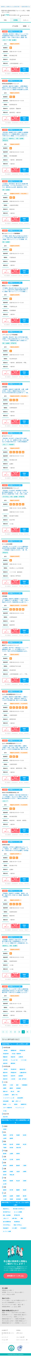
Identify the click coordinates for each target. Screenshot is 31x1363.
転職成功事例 (6, 1306)
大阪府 (18, 1171)
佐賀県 (11, 1196)
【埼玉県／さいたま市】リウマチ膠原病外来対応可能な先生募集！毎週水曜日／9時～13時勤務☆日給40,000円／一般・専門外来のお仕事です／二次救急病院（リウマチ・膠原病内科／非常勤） (15, 548)
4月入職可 (14, 1228)
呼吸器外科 (13, 1072)
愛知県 (18, 1165)
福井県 (18, 1159)
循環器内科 (13, 1050)
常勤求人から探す (7, 1290)
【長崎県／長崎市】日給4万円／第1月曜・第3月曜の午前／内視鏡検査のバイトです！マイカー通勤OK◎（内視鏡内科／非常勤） (15, 941)
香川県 (11, 1190)
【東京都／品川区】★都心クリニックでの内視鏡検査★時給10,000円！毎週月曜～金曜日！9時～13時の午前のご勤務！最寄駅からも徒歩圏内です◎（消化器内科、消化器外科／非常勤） (15, 35)
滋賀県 (4, 1171)
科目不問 (5, 1116)
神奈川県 (18, 1147)
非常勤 (15, 20)
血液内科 (5, 1063)
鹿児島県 (18, 1199)
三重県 (24, 1165)
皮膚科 (4, 1088)
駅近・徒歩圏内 (7, 1215)
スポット (26, 20)
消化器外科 (13, 1069)
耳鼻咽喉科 (24, 1085)
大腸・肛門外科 (22, 1079)
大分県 (4, 1199)
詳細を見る (24, 69)
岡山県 (18, 1180)
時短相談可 (6, 1228)
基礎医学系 (23, 1104)
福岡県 (4, 1196)
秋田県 (24, 1135)
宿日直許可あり (7, 1212)
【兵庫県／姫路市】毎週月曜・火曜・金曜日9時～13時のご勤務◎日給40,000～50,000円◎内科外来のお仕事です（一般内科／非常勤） (15, 391)
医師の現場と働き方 (20, 1314)
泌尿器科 (21, 1075)
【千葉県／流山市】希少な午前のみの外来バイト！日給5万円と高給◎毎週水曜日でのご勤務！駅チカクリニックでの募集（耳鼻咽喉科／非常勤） (15, 289)
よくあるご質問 (16, 1306)
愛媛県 (18, 1190)
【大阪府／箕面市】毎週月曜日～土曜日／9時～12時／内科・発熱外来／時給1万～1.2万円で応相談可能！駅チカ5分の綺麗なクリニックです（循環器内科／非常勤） (15, 698)
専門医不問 (17, 1215)
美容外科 (5, 1079)
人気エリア (6, 1218)
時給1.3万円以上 (18, 1225)
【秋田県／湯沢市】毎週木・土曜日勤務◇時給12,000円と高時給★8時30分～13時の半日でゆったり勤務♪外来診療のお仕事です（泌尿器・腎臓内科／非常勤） (15, 87)
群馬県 (18, 1144)
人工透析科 (6, 1094)
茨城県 (4, 1144)
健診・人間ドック (16, 1101)
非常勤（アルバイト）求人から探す (12, 1292)
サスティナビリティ (21, 1339)
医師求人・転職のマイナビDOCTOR (10, 6)
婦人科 (12, 1091)
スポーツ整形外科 (7, 1107)
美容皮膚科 (6, 1101)
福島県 (11, 1138)
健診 (22, 1218)
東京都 (11, 1147)
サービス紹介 (6, 1300)
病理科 (15, 1104)
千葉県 (4, 1147)
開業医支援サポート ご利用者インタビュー (14, 1323)
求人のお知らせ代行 (8, 1320)
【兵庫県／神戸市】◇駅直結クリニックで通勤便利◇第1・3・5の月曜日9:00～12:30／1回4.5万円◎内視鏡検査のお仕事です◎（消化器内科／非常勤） (15, 649)
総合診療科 (20, 1098)
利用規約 (18, 1330)
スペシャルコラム (7, 1316)
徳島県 (4, 1190)
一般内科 (5, 1050)
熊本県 (24, 1196)
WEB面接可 (23, 1228)
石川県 (11, 1159)
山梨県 (11, 1153)
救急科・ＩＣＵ (7, 1104)
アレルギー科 (14, 1060)
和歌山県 (12, 1174)
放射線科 (18, 1088)
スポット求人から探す (8, 1294)
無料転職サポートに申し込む (15, 1276)
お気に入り (6, 70)
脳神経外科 (22, 1069)
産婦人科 (5, 1091)
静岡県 (11, 1165)
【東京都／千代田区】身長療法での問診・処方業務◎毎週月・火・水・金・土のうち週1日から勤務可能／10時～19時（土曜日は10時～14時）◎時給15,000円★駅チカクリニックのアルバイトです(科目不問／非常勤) (15, 492)
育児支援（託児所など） (19, 1208)
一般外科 (5, 1069)
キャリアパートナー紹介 (9, 1304)
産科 (18, 1091)
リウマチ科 (23, 1060)
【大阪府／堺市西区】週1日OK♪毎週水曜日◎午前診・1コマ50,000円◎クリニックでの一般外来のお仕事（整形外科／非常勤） (15, 185)
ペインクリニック (19, 1107)
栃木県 (11, 1144)
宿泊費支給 (17, 1221)
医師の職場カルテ (21, 1320)
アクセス (4, 1339)
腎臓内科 (5, 1057)
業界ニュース (18, 1316)
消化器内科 (6, 1053)
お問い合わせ (19, 1333)
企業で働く (14, 1218)
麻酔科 (11, 1088)
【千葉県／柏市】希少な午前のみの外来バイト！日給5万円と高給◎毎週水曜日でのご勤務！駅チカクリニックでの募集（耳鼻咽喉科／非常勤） (15, 237)
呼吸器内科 (22, 1050)
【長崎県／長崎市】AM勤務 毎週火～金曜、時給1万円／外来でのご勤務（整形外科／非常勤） (15, 895)
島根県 (11, 1180)
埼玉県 (24, 1144)
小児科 (11, 1085)
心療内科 (21, 1057)
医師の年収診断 (20, 1318)
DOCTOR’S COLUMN (18, 1312)
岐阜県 (4, 1165)
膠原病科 (13, 1063)
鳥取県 (4, 1180)
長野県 (18, 1153)
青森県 (4, 1135)
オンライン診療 (7, 1231)
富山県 (4, 1159)
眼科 (17, 1085)
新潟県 (4, 1153)
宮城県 (18, 1135)
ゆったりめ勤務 (18, 1212)
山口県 (4, 1184)
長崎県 (18, 1196)
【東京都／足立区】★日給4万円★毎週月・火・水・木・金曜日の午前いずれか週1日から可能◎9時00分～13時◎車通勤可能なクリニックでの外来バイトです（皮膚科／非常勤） (15, 440)
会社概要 (4, 1330)
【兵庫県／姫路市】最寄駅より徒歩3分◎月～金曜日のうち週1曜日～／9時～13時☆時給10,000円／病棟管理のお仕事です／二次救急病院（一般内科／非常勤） (15, 600)
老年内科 (5, 1060)
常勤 (5, 20)
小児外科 (13, 1079)
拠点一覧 (20, 1304)
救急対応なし (6, 1208)
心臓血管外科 (23, 1072)
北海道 (4, 1129)
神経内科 (13, 1057)
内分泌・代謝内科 (16, 1053)
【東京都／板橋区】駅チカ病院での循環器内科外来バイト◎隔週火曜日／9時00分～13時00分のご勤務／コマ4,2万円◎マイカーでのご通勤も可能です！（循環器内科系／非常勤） (15, 134)
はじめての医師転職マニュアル (11, 1302)
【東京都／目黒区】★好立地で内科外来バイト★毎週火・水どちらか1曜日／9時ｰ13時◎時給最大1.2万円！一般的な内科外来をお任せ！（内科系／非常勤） (15, 796)
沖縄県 (25, 1199)
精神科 (4, 1085)
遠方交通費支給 (7, 1221)
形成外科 (13, 1075)
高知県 (24, 1190)
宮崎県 (11, 1199)
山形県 (4, 1138)
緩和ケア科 (14, 1094)
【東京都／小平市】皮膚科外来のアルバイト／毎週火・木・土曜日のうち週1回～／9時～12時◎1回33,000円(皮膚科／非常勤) (15, 848)
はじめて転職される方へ (19, 1300)
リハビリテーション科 (8, 1098)
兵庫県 (24, 1171)
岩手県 (11, 1135)
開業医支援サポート (8, 1318)
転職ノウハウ (6, 1312)
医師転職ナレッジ (7, 1314)
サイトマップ (5, 1337)
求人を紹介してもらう (15, 70)
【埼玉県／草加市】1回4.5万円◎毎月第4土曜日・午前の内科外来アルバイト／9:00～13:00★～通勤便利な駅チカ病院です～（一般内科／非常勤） (15, 338)
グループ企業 (19, 1337)
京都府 (11, 1171)
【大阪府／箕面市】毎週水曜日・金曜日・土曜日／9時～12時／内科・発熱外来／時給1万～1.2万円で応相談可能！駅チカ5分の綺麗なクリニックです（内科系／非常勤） (15, 747)
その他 (4, 1111)
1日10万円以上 (6, 1225)
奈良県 (4, 1174)
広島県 (24, 1180)
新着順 (24, 26)
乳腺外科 (5, 1075)
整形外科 (5, 1072)
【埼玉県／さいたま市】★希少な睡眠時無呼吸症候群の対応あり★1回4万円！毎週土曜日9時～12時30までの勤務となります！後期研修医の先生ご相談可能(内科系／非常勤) (15, 990)
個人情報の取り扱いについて (8, 1333)
